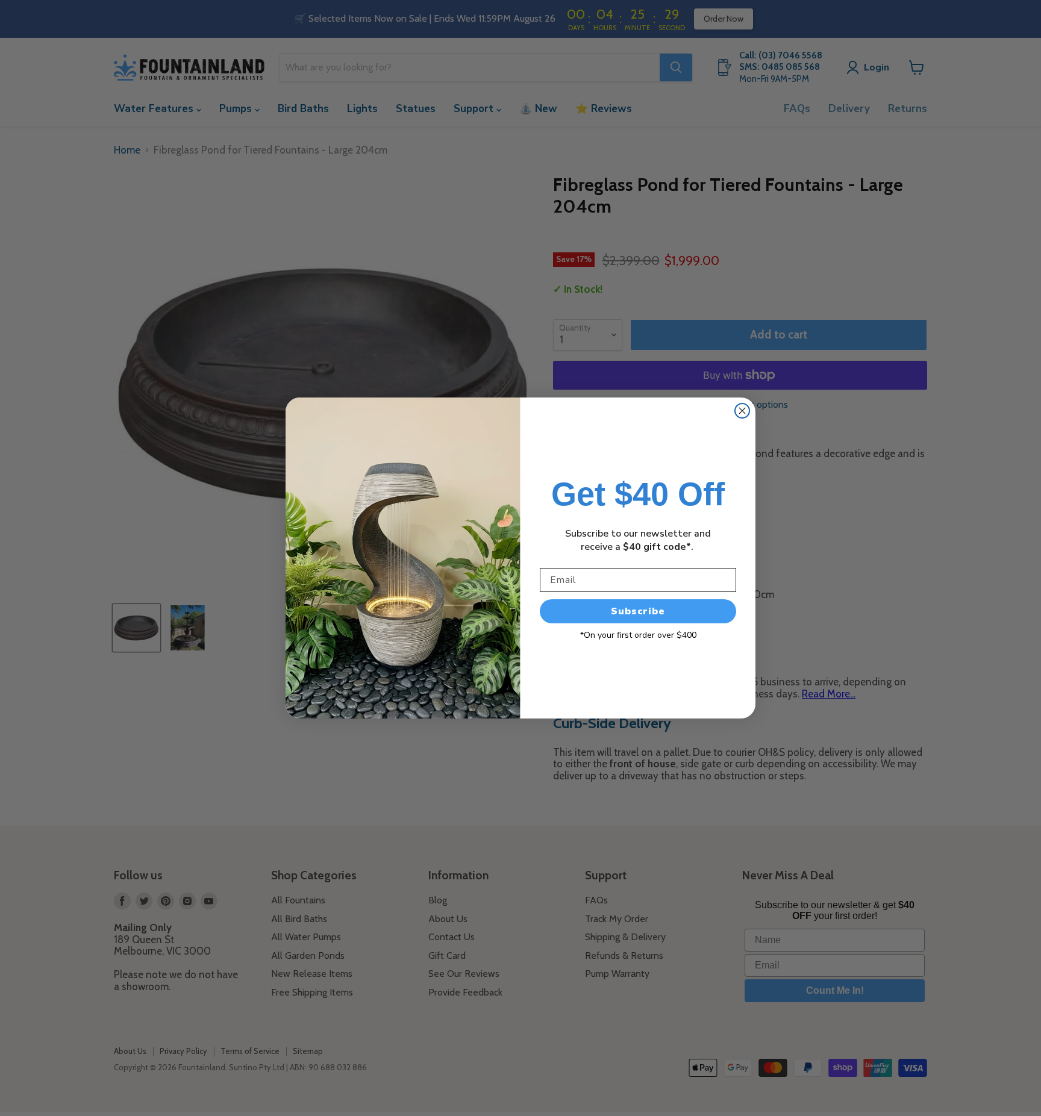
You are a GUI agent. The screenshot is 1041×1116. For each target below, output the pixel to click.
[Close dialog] (742, 411)
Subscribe (638, 611)
